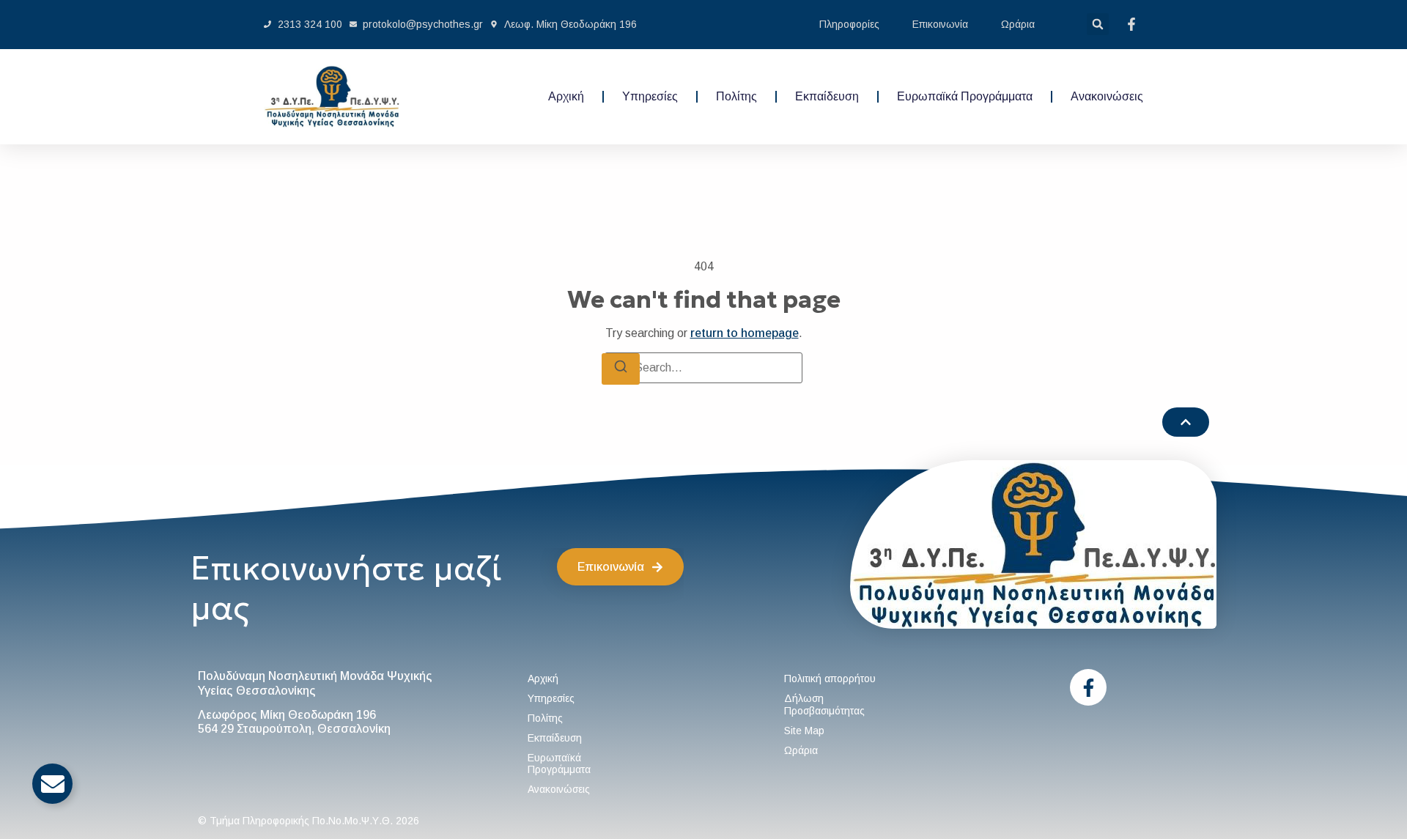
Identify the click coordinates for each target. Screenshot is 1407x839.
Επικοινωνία (940, 24)
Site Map (804, 730)
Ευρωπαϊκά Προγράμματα (965, 96)
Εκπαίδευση (827, 96)
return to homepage (744, 333)
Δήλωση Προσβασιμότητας (824, 704)
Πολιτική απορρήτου (830, 678)
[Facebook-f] (1088, 687)
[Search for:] (703, 367)
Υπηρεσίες (650, 96)
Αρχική (566, 96)
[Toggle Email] (52, 784)
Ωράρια (1018, 24)
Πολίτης (736, 96)
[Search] (621, 368)
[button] (1098, 24)
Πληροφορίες (849, 24)
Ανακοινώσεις (1107, 96)
